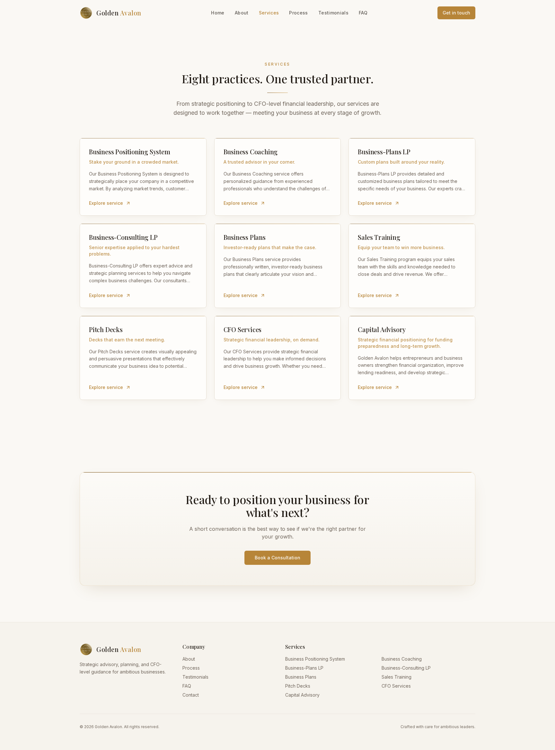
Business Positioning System (315, 659)
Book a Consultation (277, 557)
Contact (190, 695)
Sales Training (396, 677)
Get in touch (456, 12)
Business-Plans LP (304, 668)
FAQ (363, 12)
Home (217, 12)
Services (269, 12)
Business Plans (300, 677)
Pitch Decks (297, 686)
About (242, 12)
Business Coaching (402, 659)
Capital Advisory (302, 695)
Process (298, 12)
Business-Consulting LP (406, 668)
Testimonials (333, 12)
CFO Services (396, 686)
